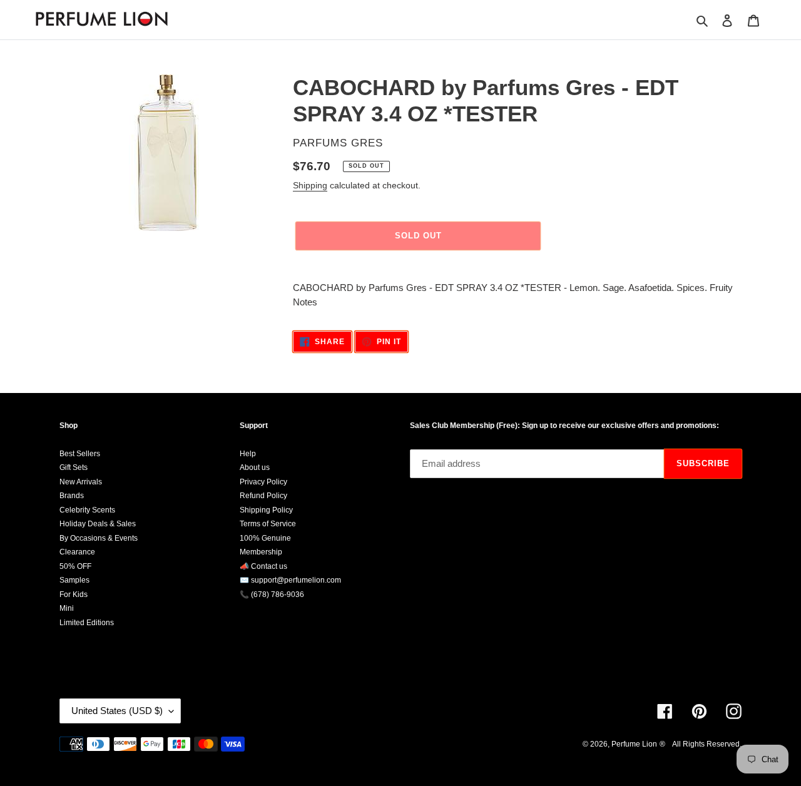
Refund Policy (263, 495)
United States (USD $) (117, 710)
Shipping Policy (266, 510)
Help (248, 453)
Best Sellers (79, 453)
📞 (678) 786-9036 (272, 594)
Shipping (310, 185)
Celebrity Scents (87, 510)
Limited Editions (86, 622)
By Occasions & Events (98, 538)
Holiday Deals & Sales (97, 523)
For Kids (73, 594)
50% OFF (75, 566)
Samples (74, 580)
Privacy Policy (263, 481)
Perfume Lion (634, 744)
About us (255, 467)
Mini (66, 608)
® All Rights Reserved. (701, 744)
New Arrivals (80, 481)
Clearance (77, 552)
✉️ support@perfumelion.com (290, 580)
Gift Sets (73, 467)
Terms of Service (268, 523)
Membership (261, 552)
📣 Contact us (263, 566)
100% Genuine (265, 538)
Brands (71, 495)
